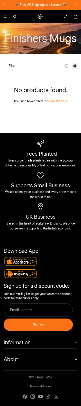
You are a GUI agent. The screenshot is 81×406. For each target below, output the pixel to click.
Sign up (38, 324)
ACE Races (45, 377)
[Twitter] (56, 396)
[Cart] (76, 17)
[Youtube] (40, 396)
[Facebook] (24, 396)
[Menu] (5, 16)
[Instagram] (32, 396)
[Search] (15, 17)
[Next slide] (76, 5)
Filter (12, 66)
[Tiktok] (48, 396)
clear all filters (57, 101)
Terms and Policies (41, 387)
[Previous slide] (5, 5)
